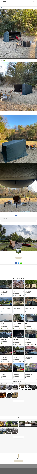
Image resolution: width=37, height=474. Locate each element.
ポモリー (1, 384)
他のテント (18, 417)
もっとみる (18, 437)
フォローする (18, 257)
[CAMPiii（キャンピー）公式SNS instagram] (20, 466)
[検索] (33, 1)
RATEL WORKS (8, 428)
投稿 (34, 221)
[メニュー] (36, 1)
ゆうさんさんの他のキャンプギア (18, 381)
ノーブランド (8, 384)
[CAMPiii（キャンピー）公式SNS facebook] (16, 466)
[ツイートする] (18, 215)
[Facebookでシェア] (16, 215)
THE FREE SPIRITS (14, 428)
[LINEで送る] (21, 215)
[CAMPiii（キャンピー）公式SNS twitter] (18, 466)
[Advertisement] (18, 271)
